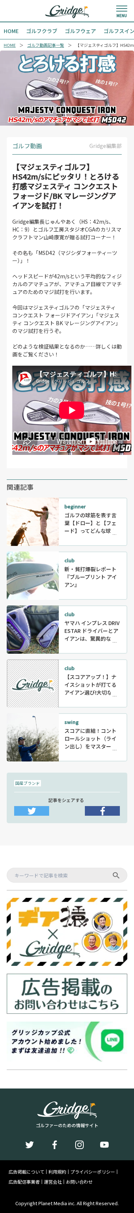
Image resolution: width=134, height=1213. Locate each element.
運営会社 (53, 1182)
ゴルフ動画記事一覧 (45, 45)
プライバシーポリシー (92, 1172)
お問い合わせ (79, 1182)
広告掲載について (26, 1172)
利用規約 (57, 1172)
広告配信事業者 (24, 1182)
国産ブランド (27, 783)
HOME (10, 45)
